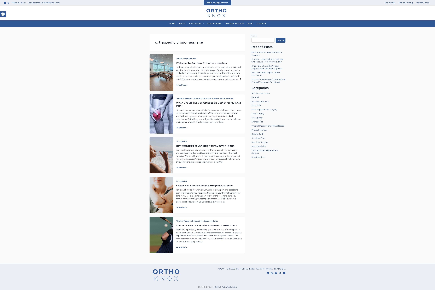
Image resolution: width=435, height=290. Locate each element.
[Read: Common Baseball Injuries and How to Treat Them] (161, 235)
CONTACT (261, 24)
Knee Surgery (257, 114)
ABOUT (182, 24)
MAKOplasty (256, 118)
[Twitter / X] (280, 273)
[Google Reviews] (8, 3)
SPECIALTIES (195, 24)
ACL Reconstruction (260, 93)
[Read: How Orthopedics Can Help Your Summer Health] (161, 155)
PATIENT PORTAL (264, 269)
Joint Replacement (260, 101)
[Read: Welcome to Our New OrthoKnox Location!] (161, 72)
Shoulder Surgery (259, 142)
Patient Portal (422, 3)
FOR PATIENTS (214, 24)
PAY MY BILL (279, 269)
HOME (172, 24)
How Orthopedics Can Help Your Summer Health (205, 145)
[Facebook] (5, 3)
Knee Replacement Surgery (264, 110)
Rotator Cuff (257, 134)
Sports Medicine (226, 98)
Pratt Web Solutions (229, 287)
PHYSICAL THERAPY (234, 24)
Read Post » (181, 85)
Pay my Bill (390, 3)
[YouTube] (284, 273)
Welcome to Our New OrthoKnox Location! (201, 63)
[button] (3, 14)
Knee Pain (187, 98)
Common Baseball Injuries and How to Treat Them (206, 225)
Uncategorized (189, 59)
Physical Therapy (211, 98)
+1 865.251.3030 (19, 3)
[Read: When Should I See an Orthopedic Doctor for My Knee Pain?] (161, 114)
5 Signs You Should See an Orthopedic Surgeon (204, 185)
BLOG (250, 24)
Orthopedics (198, 98)
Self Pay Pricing (406, 3)
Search (254, 36)
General (179, 59)
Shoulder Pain (197, 221)
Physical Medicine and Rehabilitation (267, 126)
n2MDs (217, 287)
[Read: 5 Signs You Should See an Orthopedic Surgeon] (161, 195)
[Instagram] (276, 273)
